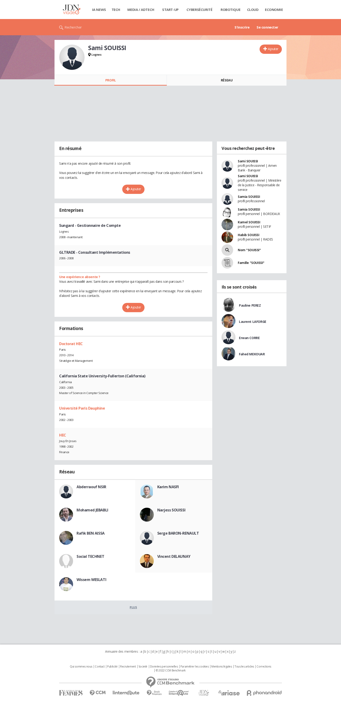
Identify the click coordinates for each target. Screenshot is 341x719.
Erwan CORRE (249, 338)
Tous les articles (244, 666)
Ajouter (273, 49)
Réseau (226, 80)
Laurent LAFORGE (252, 321)
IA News (99, 9)
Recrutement (128, 666)
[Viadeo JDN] (203, 693)
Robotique (230, 9)
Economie (274, 9)
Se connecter (267, 27)
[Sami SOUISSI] (72, 57)
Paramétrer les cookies (194, 666)
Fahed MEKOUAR (252, 354)
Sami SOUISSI (248, 161)
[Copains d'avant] (179, 693)
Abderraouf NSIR (91, 486)
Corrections (264, 666)
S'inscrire (242, 27)
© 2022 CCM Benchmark (171, 670)
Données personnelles (164, 666)
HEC (62, 435)
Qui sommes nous (81, 666)
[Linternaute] (126, 693)
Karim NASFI (168, 486)
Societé (142, 666)
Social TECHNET (90, 556)
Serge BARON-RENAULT (178, 533)
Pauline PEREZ (250, 305)
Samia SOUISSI (249, 196)
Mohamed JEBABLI (92, 510)
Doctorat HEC (71, 343)
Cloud (253, 9)
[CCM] (98, 693)
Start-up (170, 9)
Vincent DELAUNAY (173, 556)
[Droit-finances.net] (154, 693)
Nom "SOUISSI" (249, 250)
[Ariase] (229, 692)
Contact (99, 666)
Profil (110, 80)
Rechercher (73, 27)
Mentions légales (221, 666)
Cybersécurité (199, 9)
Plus (133, 607)
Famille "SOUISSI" (251, 262)
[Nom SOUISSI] (227, 250)
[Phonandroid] (264, 693)
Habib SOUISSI (248, 235)
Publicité (112, 666)
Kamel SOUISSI (249, 222)
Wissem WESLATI (91, 579)
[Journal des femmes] (71, 693)
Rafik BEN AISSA (91, 533)
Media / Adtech (140, 9)
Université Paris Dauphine (82, 408)
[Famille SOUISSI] (227, 263)
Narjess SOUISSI (171, 510)
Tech (116, 9)
